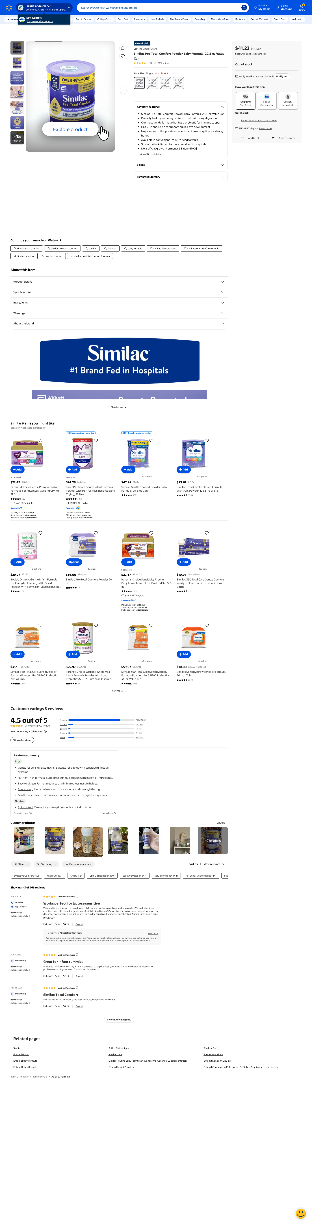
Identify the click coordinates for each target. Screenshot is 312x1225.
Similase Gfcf (210, 1048)
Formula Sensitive (213, 1054)
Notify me (281, 76)
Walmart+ (297, 19)
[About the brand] (222, 323)
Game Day (199, 19)
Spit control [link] (25, 807)
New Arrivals (157, 19)
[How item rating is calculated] (45, 731)
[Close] (67, 19)
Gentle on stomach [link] (29, 795)
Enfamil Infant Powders (121, 1067)
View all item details (150, 154)
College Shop (104, 19)
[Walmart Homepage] (9, 7)
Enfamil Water (21, 1054)
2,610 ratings (163, 63)
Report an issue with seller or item (259, 120)
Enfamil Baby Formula (25, 1060)
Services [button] (36, 19)
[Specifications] (222, 292)
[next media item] (123, 90)
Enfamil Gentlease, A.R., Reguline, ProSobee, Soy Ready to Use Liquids (240, 1067)
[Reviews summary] (155, 63)
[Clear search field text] (236, 7)
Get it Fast (123, 19)
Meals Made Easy (220, 19)
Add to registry (287, 137)
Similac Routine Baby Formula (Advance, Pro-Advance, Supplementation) (148, 1060)
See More (117, 407)
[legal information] (264, 54)
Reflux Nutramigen (119, 1048)
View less (107, 813)
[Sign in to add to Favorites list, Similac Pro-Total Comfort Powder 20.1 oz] (96, 533)
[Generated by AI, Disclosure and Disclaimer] (30, 813)
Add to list (253, 137)
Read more (49, 917)
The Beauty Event (179, 19)
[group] (151, 63)
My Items (240, 19)
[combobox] (163, 7)
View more (117, 690)
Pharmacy (139, 19)
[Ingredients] (222, 302)
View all (221, 822)
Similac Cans (115, 1054)
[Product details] (222, 282)
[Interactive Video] (17, 48)
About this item (22, 270)
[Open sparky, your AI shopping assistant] (300, 1213)
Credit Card (280, 19)
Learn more (265, 128)
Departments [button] (13, 19)
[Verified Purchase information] (77, 896)
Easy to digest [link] (26, 783)
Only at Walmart (259, 19)
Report (79, 924)
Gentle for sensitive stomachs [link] (36, 767)
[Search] (244, 7)
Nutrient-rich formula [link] (31, 777)
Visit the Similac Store (145, 48)
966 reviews (44, 726)
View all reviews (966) (119, 1019)
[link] (213, 840)
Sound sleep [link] (25, 789)
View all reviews (22, 740)
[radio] (139, 83)
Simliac (17, 1048)
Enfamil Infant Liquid (24, 1067)
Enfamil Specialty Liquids (217, 1060)
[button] (262, 7)
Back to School (83, 19)
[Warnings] (222, 313)
